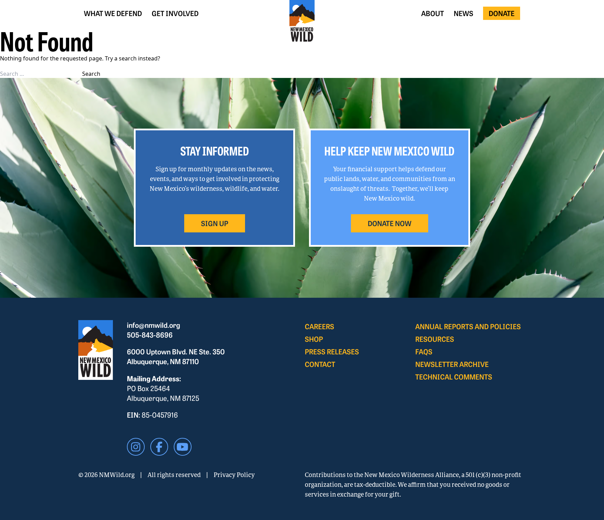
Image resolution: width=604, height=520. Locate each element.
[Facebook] (159, 447)
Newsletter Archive (452, 364)
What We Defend (113, 13)
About (432, 13)
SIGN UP (214, 223)
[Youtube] (183, 447)
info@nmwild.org (153, 325)
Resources (434, 339)
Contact (320, 364)
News (463, 13)
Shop (314, 339)
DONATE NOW (389, 223)
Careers (319, 326)
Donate (502, 13)
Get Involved (175, 13)
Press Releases (332, 351)
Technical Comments (453, 376)
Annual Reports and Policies (468, 326)
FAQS (423, 351)
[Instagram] (136, 447)
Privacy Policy (234, 474)
